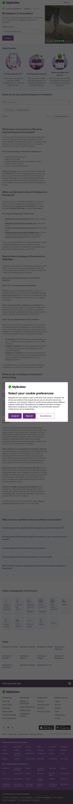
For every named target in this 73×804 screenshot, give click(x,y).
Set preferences (45, 416)
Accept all (15, 416)
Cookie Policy (29, 409)
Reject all (29, 416)
